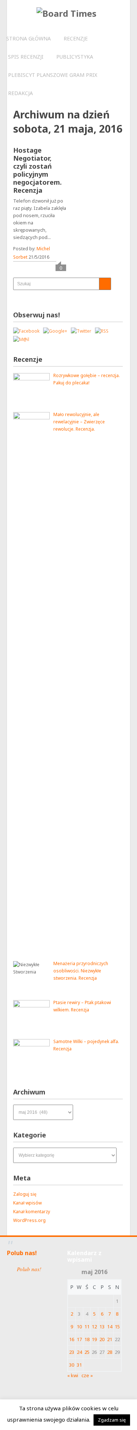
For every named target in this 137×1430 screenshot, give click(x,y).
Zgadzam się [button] (112, 1420)
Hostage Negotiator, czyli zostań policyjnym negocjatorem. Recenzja (37, 170)
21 (109, 1339)
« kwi (72, 1375)
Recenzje (76, 38)
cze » (87, 1375)
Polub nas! (22, 1253)
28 (109, 1352)
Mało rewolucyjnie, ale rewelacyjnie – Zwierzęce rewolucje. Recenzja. (79, 421)
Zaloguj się (25, 1194)
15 (117, 1326)
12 (94, 1326)
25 (87, 1352)
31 (79, 1365)
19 (94, 1339)
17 (79, 1339)
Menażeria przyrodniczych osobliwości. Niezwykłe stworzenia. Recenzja (80, 970)
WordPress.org (29, 1220)
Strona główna (28, 38)
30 (71, 1365)
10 (79, 1326)
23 (71, 1352)
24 (79, 1352)
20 (101, 1339)
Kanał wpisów (27, 1203)
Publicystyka (74, 56)
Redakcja (20, 93)
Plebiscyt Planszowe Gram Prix (52, 74)
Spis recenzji (25, 56)
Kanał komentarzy (31, 1211)
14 (109, 1326)
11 (87, 1326)
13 (101, 1326)
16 (71, 1339)
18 (87, 1339)
